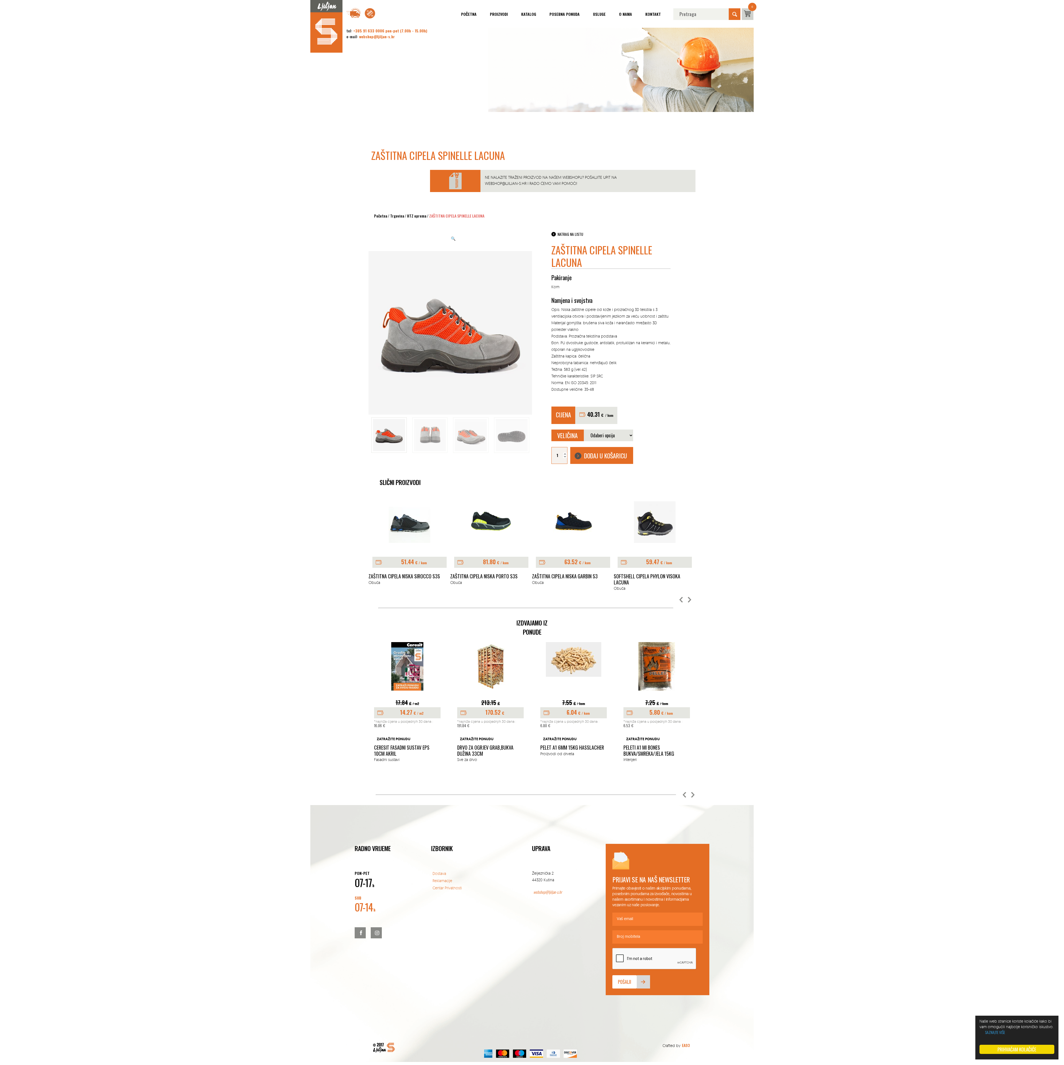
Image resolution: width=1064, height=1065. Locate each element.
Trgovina (397, 216)
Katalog (528, 14)
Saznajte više (995, 1032)
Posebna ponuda (564, 14)
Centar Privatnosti (447, 887)
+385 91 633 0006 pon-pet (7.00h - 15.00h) (390, 31)
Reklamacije (442, 880)
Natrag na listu (570, 234)
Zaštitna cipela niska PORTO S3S (402, 576)
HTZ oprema (416, 216)
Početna (469, 14)
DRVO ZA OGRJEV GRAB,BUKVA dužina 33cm (402, 751)
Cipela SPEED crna (632, 576)
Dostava (439, 873)
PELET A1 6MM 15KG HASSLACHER (489, 748)
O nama (625, 14)
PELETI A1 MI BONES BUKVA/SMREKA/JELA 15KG (565, 751)
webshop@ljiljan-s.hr (377, 36)
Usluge (599, 14)
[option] (409, 543)
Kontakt (653, 14)
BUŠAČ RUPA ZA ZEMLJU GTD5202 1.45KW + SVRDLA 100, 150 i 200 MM (655, 743)
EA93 (686, 1045)
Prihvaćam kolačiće (1017, 1049)
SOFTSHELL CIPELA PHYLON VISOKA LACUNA (565, 579)
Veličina (567, 435)
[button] (681, 600)
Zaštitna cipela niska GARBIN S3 (483, 576)
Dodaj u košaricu (605, 455)
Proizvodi (499, 14)
